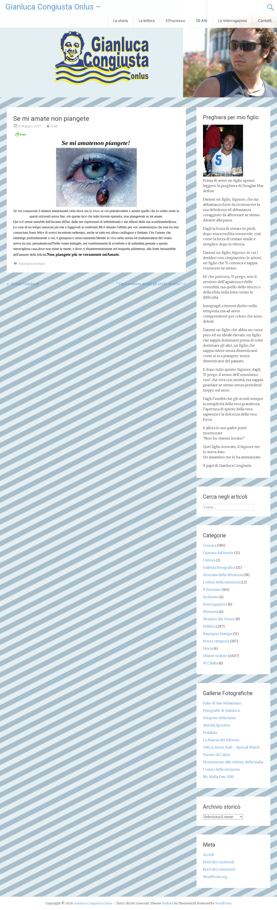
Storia (208, 648)
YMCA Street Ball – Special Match (231, 747)
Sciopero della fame (219, 718)
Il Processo (175, 20)
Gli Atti (201, 20)
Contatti (265, 20)
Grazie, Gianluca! (23, 284)
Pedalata (210, 732)
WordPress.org (215, 877)
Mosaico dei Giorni (219, 619)
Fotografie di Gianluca (221, 710)
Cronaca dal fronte (218, 553)
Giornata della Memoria (223, 575)
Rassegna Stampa (32, 264)
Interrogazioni (215, 604)
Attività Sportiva (216, 725)
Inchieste (211, 597)
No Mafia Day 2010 (218, 777)
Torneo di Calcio (216, 754)
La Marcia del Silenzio (221, 740)
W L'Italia (210, 663)
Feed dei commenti (219, 869)
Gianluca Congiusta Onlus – (53, 6)
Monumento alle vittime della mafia (233, 762)
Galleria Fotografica (219, 567)
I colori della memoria (221, 582)
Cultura (209, 560)
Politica (209, 626)
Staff (53, 126)
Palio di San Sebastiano (222, 703)
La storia (120, 20)
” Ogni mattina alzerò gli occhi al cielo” (151, 284)
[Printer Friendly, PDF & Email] (20, 136)
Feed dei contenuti (218, 862)
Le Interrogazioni (232, 20)
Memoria (210, 611)
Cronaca (209, 545)
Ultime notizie (215, 656)
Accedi (208, 854)
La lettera (147, 20)
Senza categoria (216, 641)
